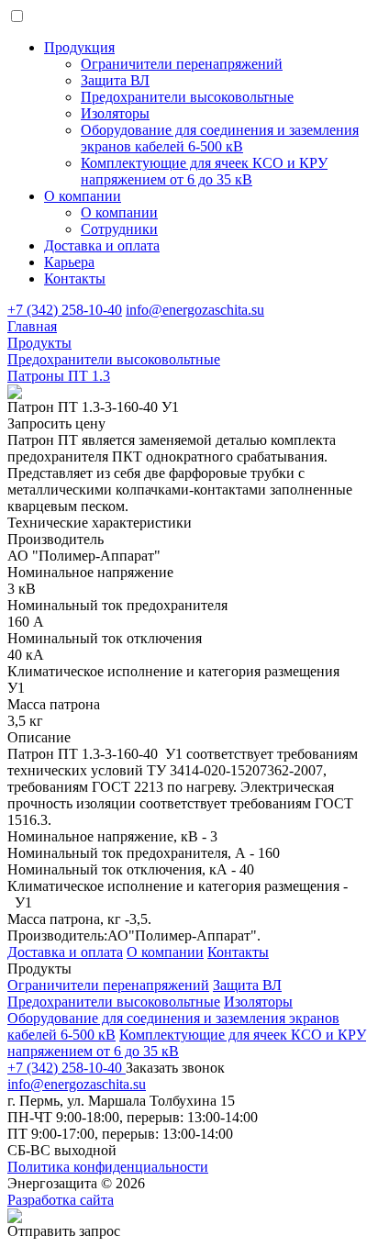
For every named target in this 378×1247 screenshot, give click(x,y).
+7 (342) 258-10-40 (64, 309)
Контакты (75, 278)
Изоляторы (258, 1001)
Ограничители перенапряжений (108, 985)
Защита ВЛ (247, 985)
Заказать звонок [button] (175, 1067)
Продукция (79, 47)
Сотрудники (119, 229)
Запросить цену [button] (56, 423)
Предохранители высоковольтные (113, 1001)
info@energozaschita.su (195, 309)
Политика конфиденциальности (107, 1167)
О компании (82, 196)
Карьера (69, 262)
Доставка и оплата (102, 245)
